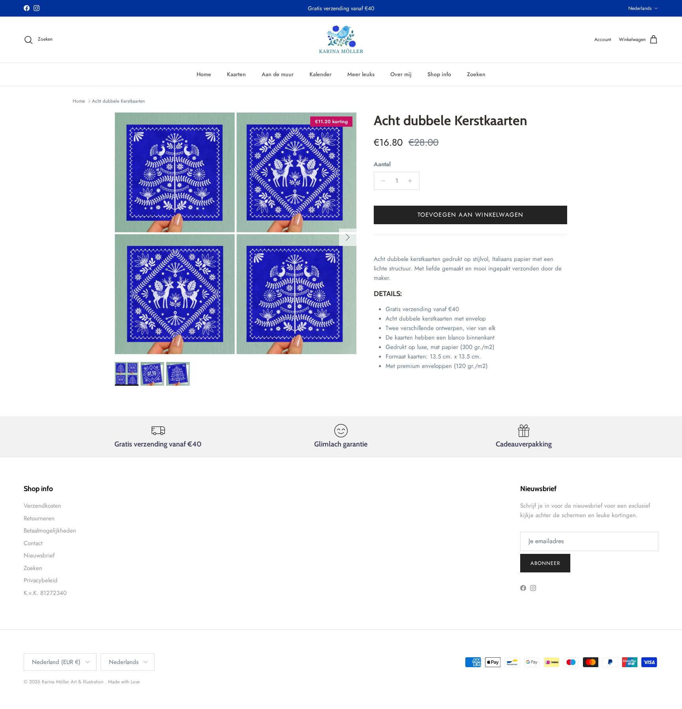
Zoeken (476, 74)
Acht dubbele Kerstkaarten (118, 101)
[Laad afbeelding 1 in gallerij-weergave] (235, 233)
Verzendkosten (42, 505)
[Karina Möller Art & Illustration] (341, 39)
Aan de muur (278, 74)
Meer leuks (361, 74)
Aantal (382, 164)
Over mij (401, 74)
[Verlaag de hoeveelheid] (381, 180)
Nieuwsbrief (39, 555)
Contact (33, 543)
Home (204, 74)
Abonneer (545, 563)
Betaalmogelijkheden (50, 530)
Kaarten (236, 74)
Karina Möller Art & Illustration (73, 681)
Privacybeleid (41, 580)
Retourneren (39, 518)
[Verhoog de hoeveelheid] (412, 180)
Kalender (320, 74)
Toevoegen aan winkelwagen (471, 214)
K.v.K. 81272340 (45, 593)
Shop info (439, 74)
